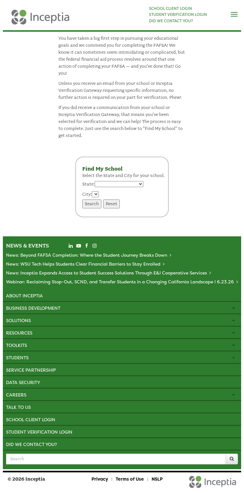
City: (87, 194)
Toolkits (16, 345)
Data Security (23, 382)
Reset (111, 203)
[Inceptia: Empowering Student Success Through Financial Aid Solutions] (8, 20)
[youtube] (78, 246)
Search (92, 203)
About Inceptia (24, 296)
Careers (16, 395)
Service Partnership (31, 370)
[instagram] (94, 246)
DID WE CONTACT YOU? (171, 21)
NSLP (157, 479)
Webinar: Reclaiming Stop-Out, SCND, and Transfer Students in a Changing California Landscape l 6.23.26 (120, 282)
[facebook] (86, 246)
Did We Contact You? (31, 444)
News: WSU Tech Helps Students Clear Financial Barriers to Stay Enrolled (83, 264)
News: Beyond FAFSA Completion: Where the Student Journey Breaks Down (86, 255)
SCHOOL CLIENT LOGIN (170, 8)
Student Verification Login (39, 432)
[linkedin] (70, 246)
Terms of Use (130, 479)
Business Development (33, 308)
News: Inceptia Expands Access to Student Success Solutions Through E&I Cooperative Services (106, 273)
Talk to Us (18, 407)
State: (88, 184)
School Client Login (30, 419)
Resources (19, 333)
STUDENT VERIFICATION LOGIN (178, 14)
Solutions (18, 320)
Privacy (100, 479)
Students (17, 358)
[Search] (232, 459)
